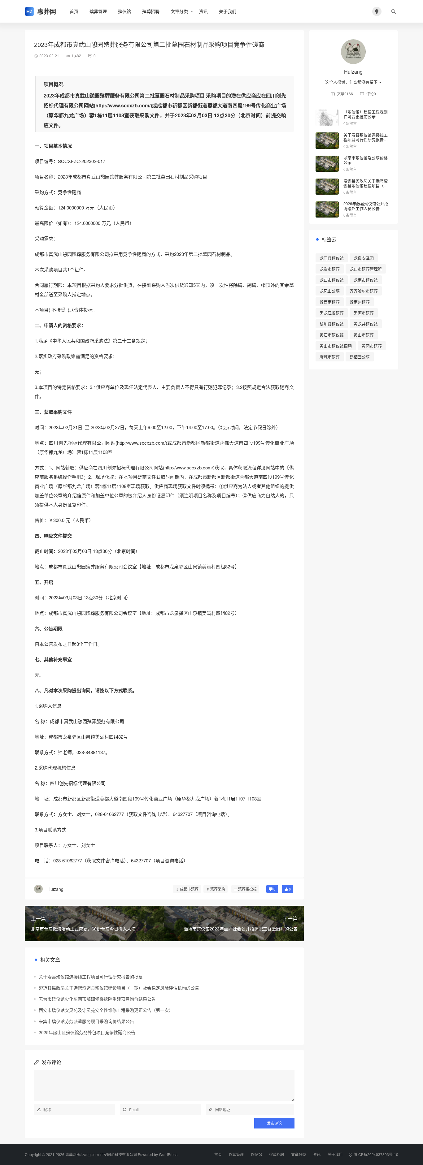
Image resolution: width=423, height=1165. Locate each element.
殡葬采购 (217, 888)
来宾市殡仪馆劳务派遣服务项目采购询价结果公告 (86, 1021)
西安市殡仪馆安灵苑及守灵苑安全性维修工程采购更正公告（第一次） (106, 1010)
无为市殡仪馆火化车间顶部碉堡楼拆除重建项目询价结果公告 (97, 999)
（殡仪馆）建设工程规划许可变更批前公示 (365, 114)
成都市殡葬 (189, 888)
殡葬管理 (98, 11)
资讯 (203, 11)
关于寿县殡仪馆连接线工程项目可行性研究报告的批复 (91, 976)
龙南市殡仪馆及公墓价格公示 (365, 160)
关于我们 (227, 11)
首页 (74, 11)
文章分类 (179, 11)
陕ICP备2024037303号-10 (376, 1154)
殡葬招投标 (247, 888)
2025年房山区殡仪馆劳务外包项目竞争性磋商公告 (87, 1032)
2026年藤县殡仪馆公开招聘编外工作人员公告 (365, 206)
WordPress (168, 1154)
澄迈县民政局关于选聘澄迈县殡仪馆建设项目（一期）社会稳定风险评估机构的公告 (119, 988)
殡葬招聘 (150, 11)
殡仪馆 (124, 11)
